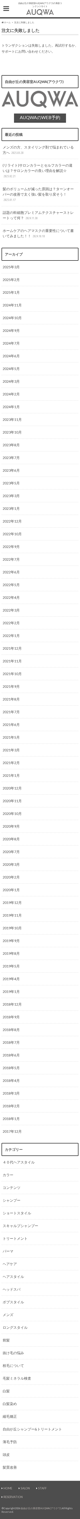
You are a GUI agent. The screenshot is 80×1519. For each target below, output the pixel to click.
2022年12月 (12, 521)
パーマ (8, 1251)
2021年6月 (11, 724)
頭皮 (6, 1454)
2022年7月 (11, 559)
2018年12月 (12, 1004)
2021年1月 (11, 775)
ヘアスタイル (13, 1276)
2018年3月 (11, 1093)
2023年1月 (11, 508)
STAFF (42, 1488)
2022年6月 (11, 572)
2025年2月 (11, 279)
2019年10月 (12, 928)
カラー (8, 1175)
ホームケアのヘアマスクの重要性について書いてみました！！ (38, 233)
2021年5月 (11, 737)
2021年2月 (11, 763)
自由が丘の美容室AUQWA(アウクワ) (41, 1508)
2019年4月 (11, 979)
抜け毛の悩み (13, 1353)
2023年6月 (11, 470)
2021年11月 (12, 661)
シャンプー (11, 1200)
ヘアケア (10, 1264)
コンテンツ (11, 1187)
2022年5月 (11, 585)
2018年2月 (11, 1106)
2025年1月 (11, 292)
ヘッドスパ (11, 1289)
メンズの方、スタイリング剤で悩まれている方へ (38, 150)
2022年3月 (11, 610)
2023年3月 (11, 496)
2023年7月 (11, 457)
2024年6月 (11, 356)
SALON (25, 1488)
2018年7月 (11, 1042)
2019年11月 (12, 915)
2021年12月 (12, 648)
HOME (8, 1488)
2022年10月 (12, 534)
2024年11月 (12, 305)
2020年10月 (12, 813)
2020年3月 (11, 864)
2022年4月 (11, 597)
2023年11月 (12, 419)
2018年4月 (11, 1080)
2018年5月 (11, 1068)
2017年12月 (12, 1131)
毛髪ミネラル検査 (17, 1378)
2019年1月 (11, 991)
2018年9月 (11, 1017)
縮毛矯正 (10, 1416)
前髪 (6, 1340)
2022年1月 (11, 635)
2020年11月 (12, 801)
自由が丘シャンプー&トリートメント (32, 1429)
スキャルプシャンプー (20, 1225)
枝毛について (13, 1365)
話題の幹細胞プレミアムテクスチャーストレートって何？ (38, 215)
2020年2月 (11, 877)
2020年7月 (11, 851)
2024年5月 (11, 368)
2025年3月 (11, 267)
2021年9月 (11, 686)
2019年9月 (11, 940)
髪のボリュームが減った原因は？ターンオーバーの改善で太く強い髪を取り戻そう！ (38, 194)
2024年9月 (11, 330)
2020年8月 (11, 839)
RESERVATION (13, 1497)
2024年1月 (11, 407)
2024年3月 (11, 381)
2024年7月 (11, 343)
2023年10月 (12, 432)
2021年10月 (12, 674)
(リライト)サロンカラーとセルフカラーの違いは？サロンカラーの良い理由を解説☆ (37, 170)
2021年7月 (11, 712)
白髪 (6, 1391)
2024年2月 (11, 394)
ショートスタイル (17, 1213)
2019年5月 (11, 966)
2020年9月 (11, 826)
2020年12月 (12, 788)
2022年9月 (11, 546)
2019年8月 (11, 953)
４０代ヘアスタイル (19, 1162)
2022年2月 (11, 623)
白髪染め (10, 1403)
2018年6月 (11, 1055)
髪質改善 (10, 1467)
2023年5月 (11, 483)
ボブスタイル (13, 1302)
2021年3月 (11, 750)
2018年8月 (11, 1029)
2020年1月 (11, 890)
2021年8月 (11, 699)
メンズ (8, 1314)
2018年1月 (11, 1118)
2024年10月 (12, 318)
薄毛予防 (10, 1442)
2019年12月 (12, 902)
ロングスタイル (15, 1327)
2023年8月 (11, 445)
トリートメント (15, 1238)
